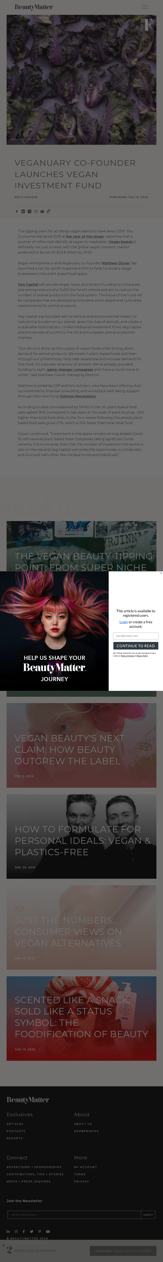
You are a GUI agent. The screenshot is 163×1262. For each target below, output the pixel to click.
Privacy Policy (142, 656)
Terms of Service (127, 656)
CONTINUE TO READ (136, 646)
